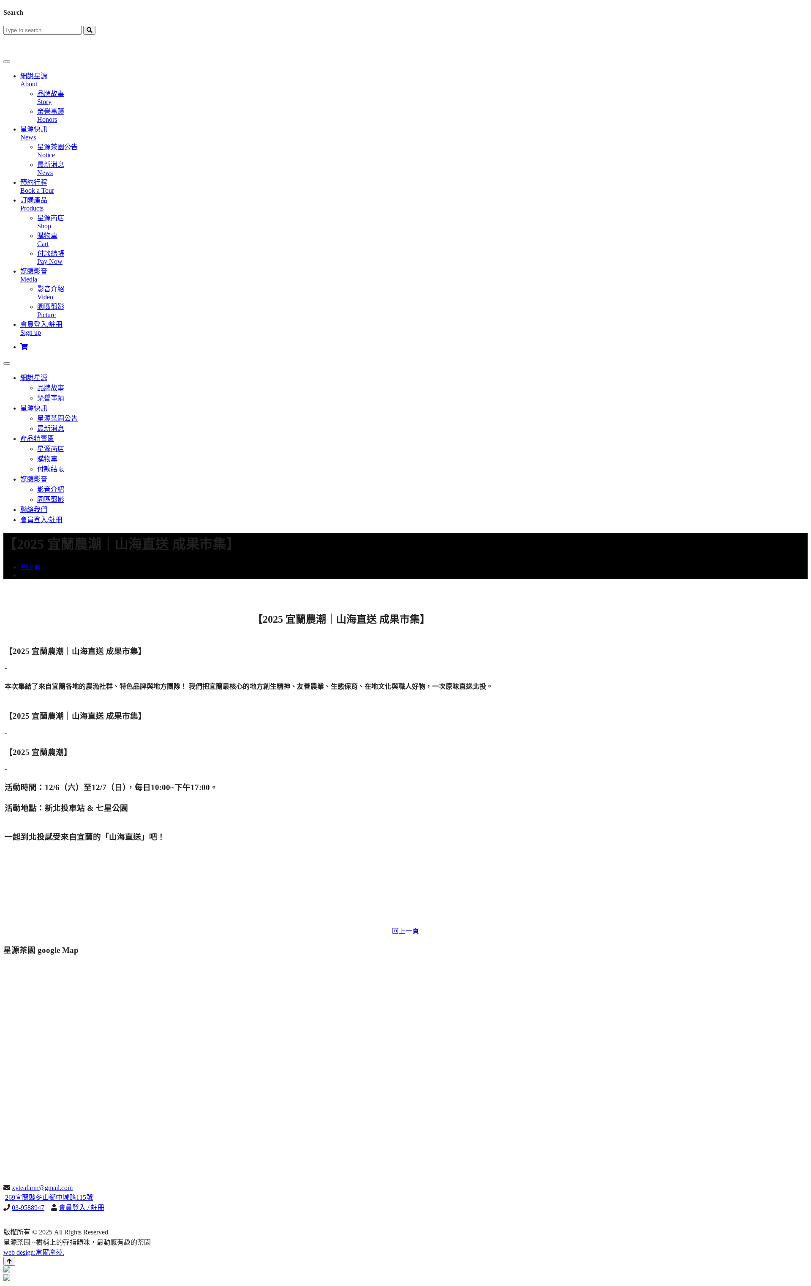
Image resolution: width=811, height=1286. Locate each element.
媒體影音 (33, 479)
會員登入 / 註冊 (81, 1207)
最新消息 (50, 428)
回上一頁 (405, 931)
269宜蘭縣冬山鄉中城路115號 (49, 1197)
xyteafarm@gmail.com (42, 1187)
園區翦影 (50, 499)
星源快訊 (33, 408)
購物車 (47, 458)
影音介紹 (50, 489)
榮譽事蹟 (50, 398)
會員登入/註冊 (41, 519)
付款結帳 (50, 469)
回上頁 (30, 567)
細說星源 (33, 377)
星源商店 (50, 448)
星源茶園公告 (57, 418)
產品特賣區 (37, 438)
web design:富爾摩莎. (33, 1252)
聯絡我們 (33, 509)
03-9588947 (28, 1207)
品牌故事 (50, 387)
